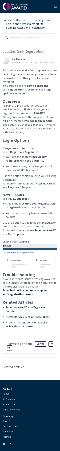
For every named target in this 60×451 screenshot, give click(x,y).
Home (6, 393)
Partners (7, 436)
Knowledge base (42, 20)
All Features (9, 399)
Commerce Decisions (15, 20)
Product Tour (9, 404)
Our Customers (10, 426)
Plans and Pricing (11, 409)
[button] (55, 6)
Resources (8, 431)
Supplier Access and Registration (25, 27)
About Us (7, 421)
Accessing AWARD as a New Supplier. (28, 317)
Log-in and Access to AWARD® (24, 24)
